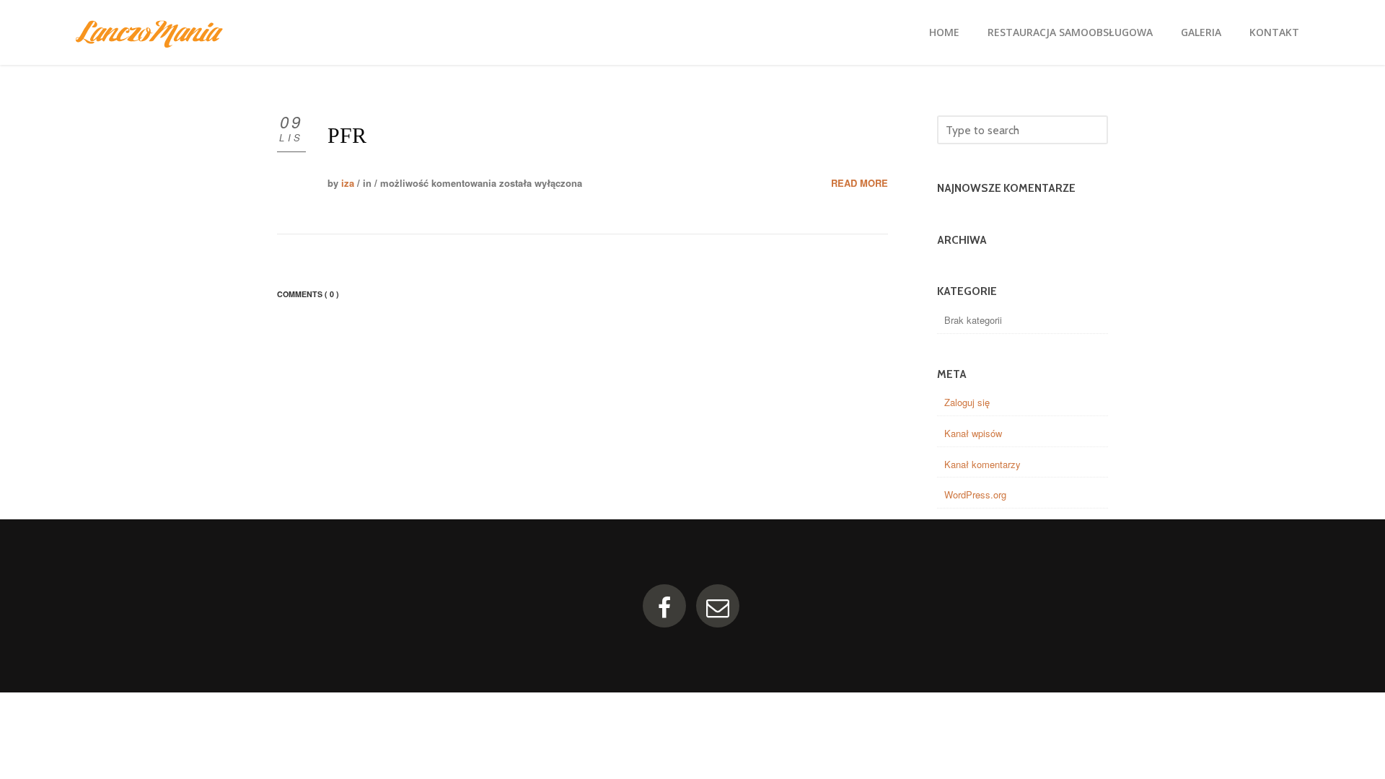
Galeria (1201, 32)
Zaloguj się (967, 402)
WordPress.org (975, 494)
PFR (346, 135)
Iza (347, 183)
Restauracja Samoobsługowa (1070, 32)
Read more (859, 183)
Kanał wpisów (973, 433)
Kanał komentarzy (982, 464)
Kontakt (1274, 32)
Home (944, 32)
